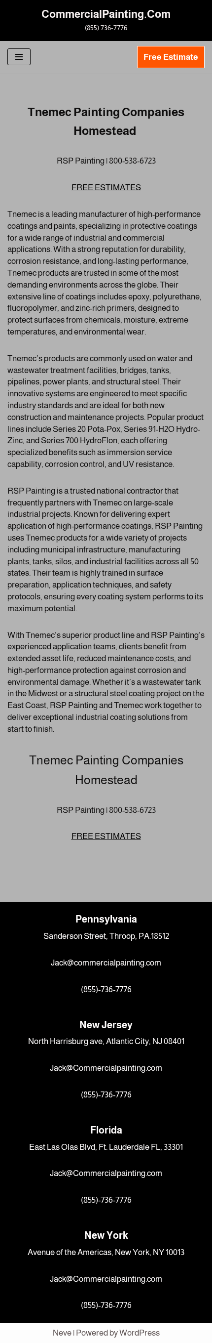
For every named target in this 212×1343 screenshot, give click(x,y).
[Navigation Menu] (19, 56)
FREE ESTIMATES (106, 187)
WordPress (139, 1333)
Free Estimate (170, 57)
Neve (62, 1333)
